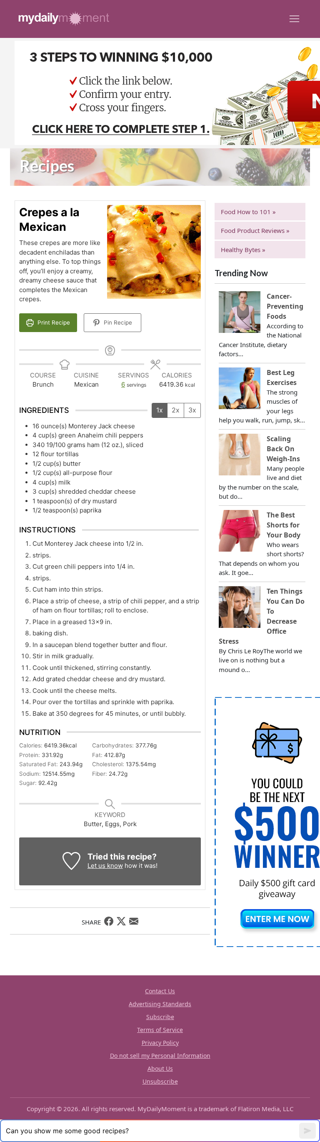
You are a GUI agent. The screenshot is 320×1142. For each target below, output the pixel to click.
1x (159, 410)
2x (176, 410)
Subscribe (160, 1017)
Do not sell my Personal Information (160, 1056)
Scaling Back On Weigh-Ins (283, 448)
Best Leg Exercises (282, 377)
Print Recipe (53, 322)
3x (192, 410)
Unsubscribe (160, 1081)
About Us (160, 1068)
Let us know (105, 866)
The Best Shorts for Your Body (283, 525)
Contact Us (160, 991)
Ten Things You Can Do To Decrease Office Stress (262, 616)
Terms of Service (160, 1030)
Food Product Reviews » (255, 230)
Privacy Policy (160, 1043)
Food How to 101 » (248, 211)
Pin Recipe (117, 322)
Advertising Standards (160, 1004)
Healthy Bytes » (243, 249)
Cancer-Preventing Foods (285, 306)
